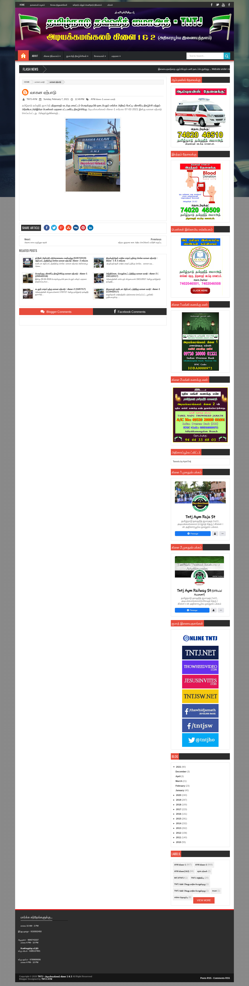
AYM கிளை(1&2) (181, 871)
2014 (179, 823)
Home (22, 4)
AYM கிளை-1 (97, 99)
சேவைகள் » (100, 56)
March (179, 781)
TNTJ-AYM (32, 99)
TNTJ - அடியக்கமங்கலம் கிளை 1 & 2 (55, 976)
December (181, 771)
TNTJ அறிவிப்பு (197, 878)
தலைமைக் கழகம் (37, 4)
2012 (179, 833)
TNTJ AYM (46, 979)
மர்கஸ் (110, 4)
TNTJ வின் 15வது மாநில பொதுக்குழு (189, 884)
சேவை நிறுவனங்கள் (58, 4)
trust (214, 891)
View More (204, 900)
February (181, 786)
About (35, 56)
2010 (179, 842)
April (178, 776)
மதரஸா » (116, 56)
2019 (179, 800)
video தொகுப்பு (181, 897)
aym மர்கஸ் (202, 871)
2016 (179, 814)
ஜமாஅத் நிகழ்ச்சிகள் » (77, 56)
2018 (179, 804)
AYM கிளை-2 (201, 865)
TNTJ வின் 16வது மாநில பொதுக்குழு (189, 891)
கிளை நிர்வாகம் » (52, 56)
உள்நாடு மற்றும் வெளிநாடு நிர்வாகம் (87, 4)
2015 (179, 818)
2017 (179, 809)
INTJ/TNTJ (179, 878)
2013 (179, 828)
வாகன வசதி (40, 82)
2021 (179, 767)
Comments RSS (221, 978)
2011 (179, 837)
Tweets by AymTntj (182, 461)
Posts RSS (205, 978)
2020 (179, 795)
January (180, 790)
